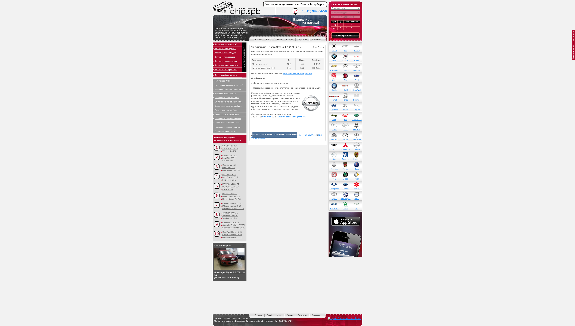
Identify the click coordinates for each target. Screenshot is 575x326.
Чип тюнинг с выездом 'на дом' (229, 85)
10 (217, 234)
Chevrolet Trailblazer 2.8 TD (233, 228)
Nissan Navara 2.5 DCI (231, 199)
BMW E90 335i (228, 158)
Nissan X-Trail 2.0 (229, 194)
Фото (279, 39)
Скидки (289, 39)
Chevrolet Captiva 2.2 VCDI (233, 225)
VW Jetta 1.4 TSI (229, 151)
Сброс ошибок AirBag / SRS (227, 123)
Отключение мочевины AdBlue (228, 102)
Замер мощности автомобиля (228, 106)
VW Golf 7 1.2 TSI (229, 146)
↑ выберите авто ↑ (345, 35)
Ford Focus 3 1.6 (229, 175)
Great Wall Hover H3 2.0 (232, 237)
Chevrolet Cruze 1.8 (230, 222)
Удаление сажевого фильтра (228, 89)
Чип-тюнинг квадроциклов (226, 65)
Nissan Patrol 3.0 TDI (231, 196)
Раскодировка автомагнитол (227, 127)
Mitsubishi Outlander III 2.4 (233, 209)
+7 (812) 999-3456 (284, 321)
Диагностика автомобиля (226, 110)
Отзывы (258, 39)
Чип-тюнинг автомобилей (225, 44)
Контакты (316, 39)
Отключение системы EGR (227, 97)
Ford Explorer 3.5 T (230, 177)
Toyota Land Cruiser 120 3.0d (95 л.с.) (301, 135)
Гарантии (302, 39)
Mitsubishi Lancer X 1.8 (231, 206)
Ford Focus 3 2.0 (229, 180)
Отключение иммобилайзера (228, 118)
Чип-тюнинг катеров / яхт (225, 69)
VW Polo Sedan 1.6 (230, 149)
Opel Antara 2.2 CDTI (231, 170)
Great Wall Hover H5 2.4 (232, 235)
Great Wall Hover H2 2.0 (232, 232)
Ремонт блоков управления (227, 114)
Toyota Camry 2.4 (229, 218)
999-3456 (266, 116)
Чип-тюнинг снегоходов (225, 53)
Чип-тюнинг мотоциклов (225, 48)
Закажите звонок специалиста (297, 73)
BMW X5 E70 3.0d (229, 155)
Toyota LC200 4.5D (230, 213)
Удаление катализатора (225, 93)
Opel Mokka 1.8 (228, 168)
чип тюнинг (243, 318)
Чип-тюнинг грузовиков (224, 57)
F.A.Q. (269, 39)
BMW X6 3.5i (227, 161)
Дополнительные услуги (226, 131)
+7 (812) (313, 11)
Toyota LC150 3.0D (230, 216)
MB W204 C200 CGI (230, 187)
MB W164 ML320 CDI (231, 184)
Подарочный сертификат (225, 75)
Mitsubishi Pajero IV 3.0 (232, 203)
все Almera (319, 47)
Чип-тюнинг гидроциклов (225, 61)
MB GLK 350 (227, 190)
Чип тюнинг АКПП (223, 81)
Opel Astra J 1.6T (229, 165)
